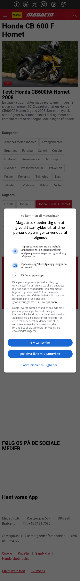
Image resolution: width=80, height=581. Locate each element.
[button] (40, 275)
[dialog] (40, 290)
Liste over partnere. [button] (46, 302)
